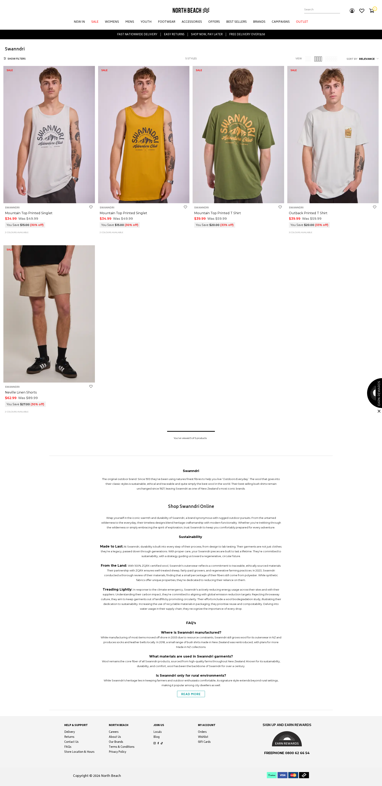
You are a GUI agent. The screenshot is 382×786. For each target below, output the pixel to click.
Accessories (192, 22)
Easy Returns (174, 34)
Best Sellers (236, 22)
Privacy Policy (117, 752)
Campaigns (281, 22)
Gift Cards (204, 742)
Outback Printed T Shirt (308, 213)
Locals (157, 732)
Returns (69, 737)
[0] (371, 10)
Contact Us (71, 742)
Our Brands (116, 742)
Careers (114, 732)
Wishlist (203, 737)
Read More (191, 694)
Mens (129, 22)
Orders (202, 732)
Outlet (302, 22)
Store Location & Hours (79, 752)
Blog (156, 737)
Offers (214, 22)
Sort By (352, 59)
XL (47, 197)
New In (79, 22)
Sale (94, 22)
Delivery (69, 732)
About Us (115, 737)
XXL (54, 197)
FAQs (67, 747)
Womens (112, 22)
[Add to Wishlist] (91, 207)
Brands (259, 22)
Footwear (166, 22)
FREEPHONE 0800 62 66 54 (287, 753)
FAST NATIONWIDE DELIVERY (137, 34)
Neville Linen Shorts (21, 392)
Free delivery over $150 (247, 34)
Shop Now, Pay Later (207, 34)
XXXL (62, 197)
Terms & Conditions (121, 747)
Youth (146, 22)
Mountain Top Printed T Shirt (217, 213)
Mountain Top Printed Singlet (29, 213)
